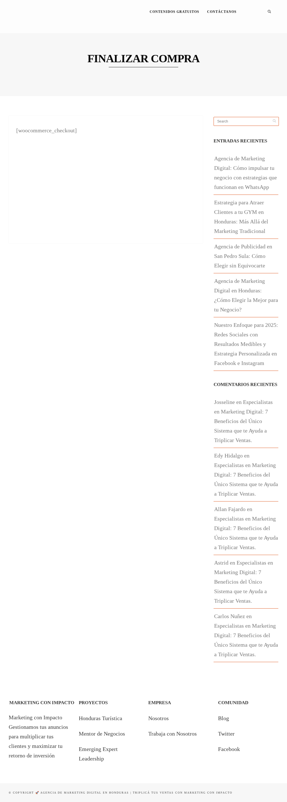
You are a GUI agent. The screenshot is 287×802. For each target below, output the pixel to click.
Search (269, 11)
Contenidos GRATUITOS (174, 12)
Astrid (221, 563)
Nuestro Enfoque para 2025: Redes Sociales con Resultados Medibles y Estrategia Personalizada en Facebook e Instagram (246, 344)
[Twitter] (252, 29)
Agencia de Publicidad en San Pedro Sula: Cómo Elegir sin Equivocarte (243, 256)
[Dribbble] (260, 29)
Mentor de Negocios (102, 734)
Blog (223, 718)
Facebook (229, 749)
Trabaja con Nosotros (172, 734)
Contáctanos (222, 12)
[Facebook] (245, 29)
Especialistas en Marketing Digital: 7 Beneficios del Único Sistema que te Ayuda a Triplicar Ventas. (243, 421)
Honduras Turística (100, 718)
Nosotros (158, 718)
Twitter (226, 734)
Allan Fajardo (230, 509)
